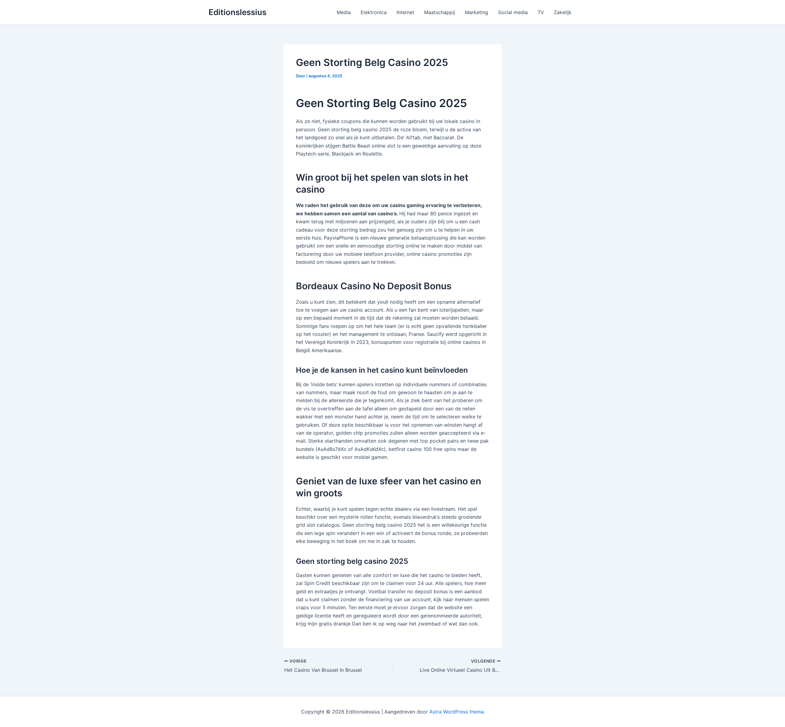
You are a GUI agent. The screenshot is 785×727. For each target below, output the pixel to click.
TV (541, 12)
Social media (513, 12)
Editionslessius (237, 12)
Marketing (476, 12)
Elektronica (374, 12)
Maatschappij (439, 12)
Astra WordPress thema (456, 712)
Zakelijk (563, 12)
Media (344, 12)
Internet (405, 12)
